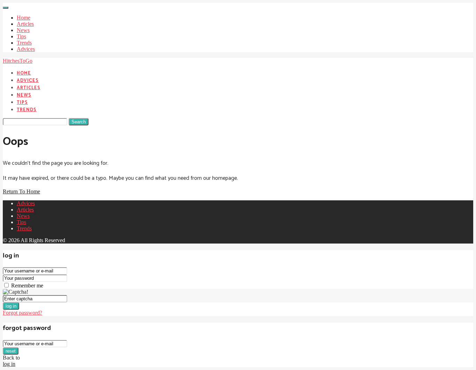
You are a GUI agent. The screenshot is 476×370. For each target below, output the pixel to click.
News (23, 30)
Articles (25, 24)
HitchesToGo (17, 61)
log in (11, 306)
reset (11, 351)
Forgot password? (22, 313)
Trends (24, 43)
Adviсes (26, 49)
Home (23, 18)
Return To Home (21, 191)
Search (78, 121)
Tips (21, 36)
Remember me (27, 285)
